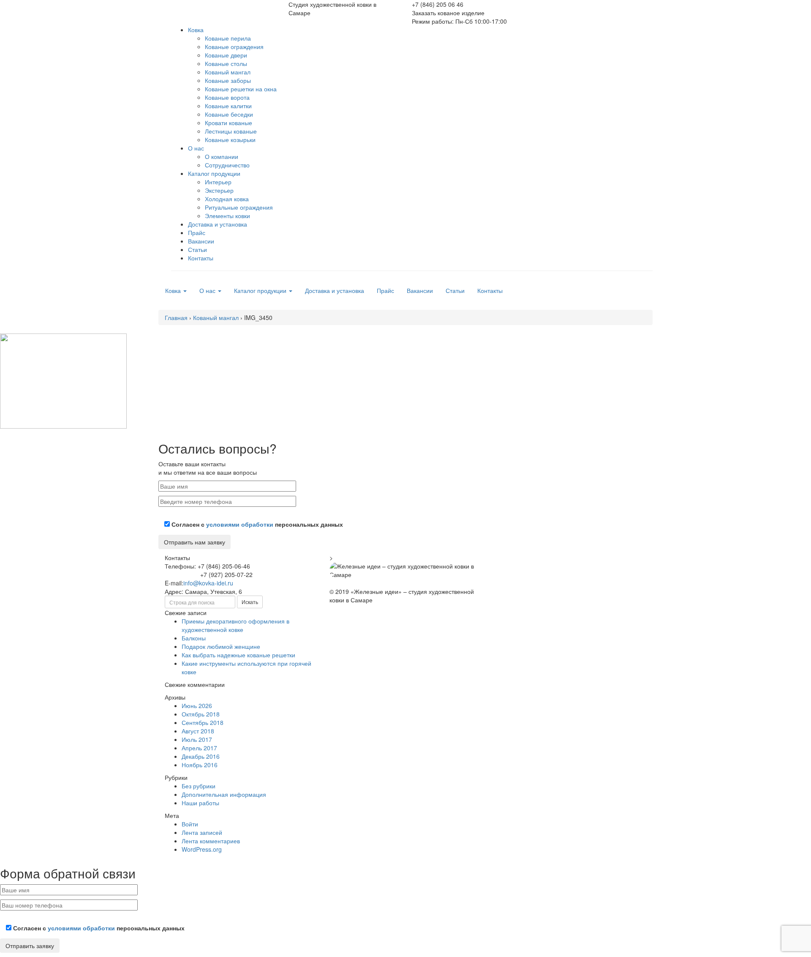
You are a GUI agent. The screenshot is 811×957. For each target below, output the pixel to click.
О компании (221, 156)
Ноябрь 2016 (200, 764)
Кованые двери (226, 55)
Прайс (196, 232)
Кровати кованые (228, 122)
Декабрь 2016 (201, 756)
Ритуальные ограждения (239, 207)
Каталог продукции (214, 173)
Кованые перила (228, 38)
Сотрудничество (227, 165)
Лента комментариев (211, 841)
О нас (196, 148)
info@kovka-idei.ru (208, 583)
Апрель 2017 (199, 748)
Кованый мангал (227, 72)
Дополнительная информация (224, 794)
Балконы (194, 638)
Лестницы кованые (231, 131)
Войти (190, 824)
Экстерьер (219, 190)
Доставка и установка (217, 224)
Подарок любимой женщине (221, 646)
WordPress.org (202, 849)
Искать (250, 601)
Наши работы (200, 802)
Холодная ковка (227, 198)
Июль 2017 (197, 739)
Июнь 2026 (197, 705)
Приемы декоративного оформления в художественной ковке (235, 625)
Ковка (196, 29)
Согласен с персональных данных (256, 524)
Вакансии (201, 241)
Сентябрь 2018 (202, 722)
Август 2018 (198, 731)
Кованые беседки (229, 114)
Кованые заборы (228, 80)
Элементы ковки (227, 215)
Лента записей (202, 832)
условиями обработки (239, 524)
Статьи (197, 249)
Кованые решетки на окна (241, 89)
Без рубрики (198, 786)
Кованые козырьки (230, 139)
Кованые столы (226, 63)
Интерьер (218, 182)
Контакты (200, 258)
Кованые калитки (228, 105)
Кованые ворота (227, 97)
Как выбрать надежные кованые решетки (238, 655)
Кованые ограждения (234, 46)
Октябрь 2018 (201, 714)
